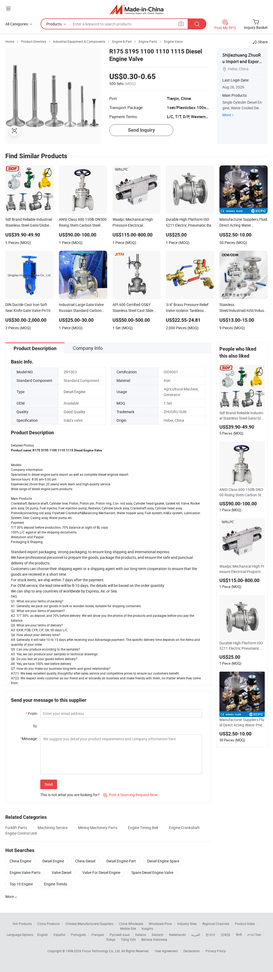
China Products (48, 923)
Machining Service (52, 827)
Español (59, 934)
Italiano (140, 934)
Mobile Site (128, 928)
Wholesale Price (160, 923)
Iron (167, 380)
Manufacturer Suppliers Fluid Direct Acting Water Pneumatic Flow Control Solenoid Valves (241, 722)
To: (35, 726)
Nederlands (177, 934)
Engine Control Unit (21, 833)
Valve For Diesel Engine (101, 872)
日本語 (225, 934)
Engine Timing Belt (143, 827)
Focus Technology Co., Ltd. (101, 951)
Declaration (191, 951)
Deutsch (157, 934)
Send (49, 784)
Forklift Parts (16, 827)
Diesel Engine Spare (163, 860)
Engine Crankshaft (184, 827)
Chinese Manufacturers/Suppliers (89, 923)
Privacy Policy (216, 951)
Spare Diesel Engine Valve (152, 872)
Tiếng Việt (128, 939)
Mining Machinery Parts (97, 827)
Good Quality (74, 411)
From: (32, 713)
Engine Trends (55, 883)
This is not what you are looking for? (70, 794)
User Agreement (166, 951)
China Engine (20, 860)
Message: (29, 738)
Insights (147, 928)
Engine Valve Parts (25, 872)
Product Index (245, 923)
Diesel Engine (74, 391)
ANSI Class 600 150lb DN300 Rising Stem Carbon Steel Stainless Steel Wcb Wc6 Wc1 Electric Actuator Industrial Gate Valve (241, 492)
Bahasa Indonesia (154, 939)
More (226, 114)
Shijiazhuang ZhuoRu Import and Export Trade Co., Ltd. (241, 61)
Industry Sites (187, 923)
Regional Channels (215, 923)
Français (97, 934)
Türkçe (110, 939)
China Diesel (85, 860)
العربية (195, 934)
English (42, 934)
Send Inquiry (141, 130)
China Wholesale (131, 923)
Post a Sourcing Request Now (130, 794)
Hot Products (22, 923)
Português (78, 934)
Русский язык (120, 934)
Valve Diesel (61, 872)
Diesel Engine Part (121, 860)
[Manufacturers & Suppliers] (136, 9)
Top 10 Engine (21, 883)
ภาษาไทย (254, 934)
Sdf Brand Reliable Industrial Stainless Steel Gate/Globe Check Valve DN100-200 (241, 415)
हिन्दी (239, 934)
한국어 (210, 934)
